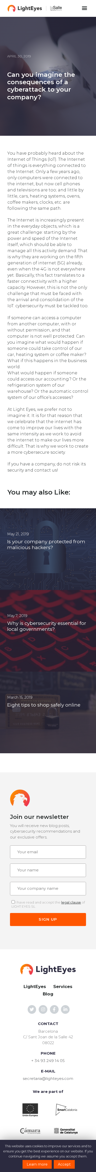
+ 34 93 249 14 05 (48, 1060)
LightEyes (35, 986)
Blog (48, 993)
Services (62, 986)
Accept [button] (64, 1164)
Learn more (37, 1164)
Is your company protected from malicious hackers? (46, 544)
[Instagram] (43, 1009)
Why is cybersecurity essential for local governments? (46, 626)
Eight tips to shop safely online (43, 705)
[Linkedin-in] (65, 1009)
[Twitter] (32, 1009)
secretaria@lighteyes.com (48, 1078)
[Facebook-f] (54, 1009)
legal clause (71, 902)
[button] (84, 8)
